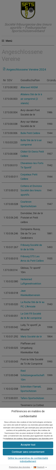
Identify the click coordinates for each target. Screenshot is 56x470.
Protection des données (19, 467)
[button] (28, 452)
